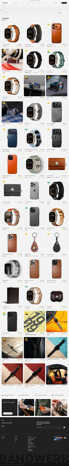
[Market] (60, 2)
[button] (15, 2)
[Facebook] (3, 426)
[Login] (53, 2)
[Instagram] (2, 426)
